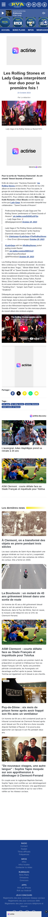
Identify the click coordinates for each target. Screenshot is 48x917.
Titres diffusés (24, 851)
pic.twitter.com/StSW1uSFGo (25, 216)
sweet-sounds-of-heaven (11, 407)
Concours (24, 880)
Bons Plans (19, 30)
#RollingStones (29, 245)
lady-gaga (5, 404)
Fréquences (24, 854)
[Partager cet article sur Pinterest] (24, 394)
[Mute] (43, 13)
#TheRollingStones (38, 236)
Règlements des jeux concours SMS (24, 901)
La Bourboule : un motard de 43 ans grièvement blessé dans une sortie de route (23, 596)
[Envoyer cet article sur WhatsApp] (30, 394)
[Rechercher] (39, 4)
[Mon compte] (44, 4)
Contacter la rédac (24, 867)
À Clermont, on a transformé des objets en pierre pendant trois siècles (23, 543)
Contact (24, 846)
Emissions (24, 877)
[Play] (3, 13)
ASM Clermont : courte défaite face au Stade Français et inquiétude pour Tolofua (22, 652)
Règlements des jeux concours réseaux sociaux (24, 898)
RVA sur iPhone (24, 888)
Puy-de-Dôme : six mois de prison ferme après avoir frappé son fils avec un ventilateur (23, 710)
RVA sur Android (24, 890)
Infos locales (24, 864)
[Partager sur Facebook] (12, 394)
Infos (31, 30)
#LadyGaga (24, 236)
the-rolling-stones (17, 404)
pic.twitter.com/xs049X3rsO (21, 251)
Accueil (5, 30)
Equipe (24, 849)
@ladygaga (14, 236)
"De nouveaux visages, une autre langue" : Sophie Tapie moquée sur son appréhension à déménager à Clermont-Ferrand (24, 770)
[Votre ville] (28, 4)
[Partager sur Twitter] (18, 394)
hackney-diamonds (31, 404)
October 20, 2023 (29, 222)
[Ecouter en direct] (34, 4)
